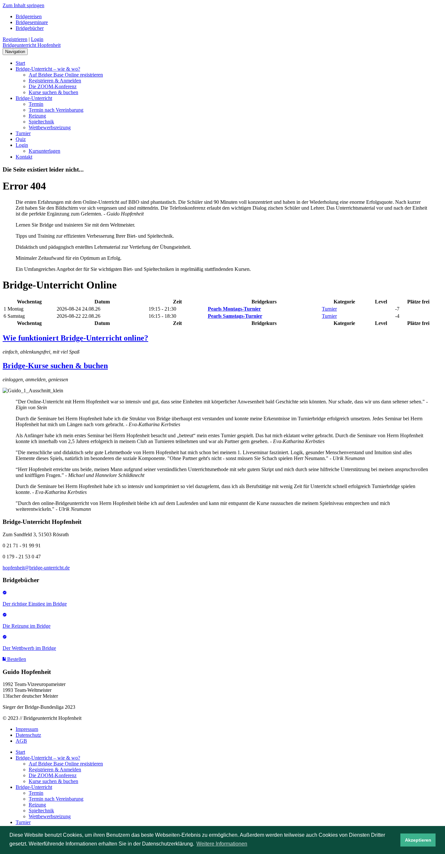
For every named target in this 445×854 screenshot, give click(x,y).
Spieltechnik (41, 121)
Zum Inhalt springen (23, 5)
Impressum (27, 729)
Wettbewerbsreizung (50, 127)
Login (37, 39)
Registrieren (15, 39)
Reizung (37, 116)
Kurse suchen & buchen (53, 92)
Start (20, 63)
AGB (21, 741)
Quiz (21, 139)
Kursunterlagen (44, 151)
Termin (36, 104)
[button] (14, 659)
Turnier (23, 133)
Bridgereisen (29, 16)
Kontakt (24, 157)
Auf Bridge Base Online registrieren (66, 74)
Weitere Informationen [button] (221, 844)
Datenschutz (28, 735)
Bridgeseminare (32, 22)
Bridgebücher (30, 28)
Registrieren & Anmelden (55, 80)
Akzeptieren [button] (418, 840)
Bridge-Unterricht (34, 98)
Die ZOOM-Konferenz (53, 86)
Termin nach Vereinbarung (56, 110)
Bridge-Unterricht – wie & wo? (48, 69)
